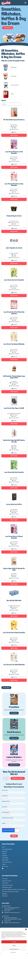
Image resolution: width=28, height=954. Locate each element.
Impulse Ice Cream (6, 881)
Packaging (4, 893)
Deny (14, 945)
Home (3, 847)
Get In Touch (5, 866)
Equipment (4, 851)
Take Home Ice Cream (7, 885)
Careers (4, 864)
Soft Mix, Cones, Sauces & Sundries (10, 891)
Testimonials (5, 858)
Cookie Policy (13, 952)
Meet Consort (5, 860)
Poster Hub (4, 855)
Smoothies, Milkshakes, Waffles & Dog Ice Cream (13, 889)
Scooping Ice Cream (7, 887)
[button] (26, 929)
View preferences (14, 949)
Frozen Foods (5, 883)
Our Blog (4, 853)
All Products (5, 896)
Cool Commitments (7, 862)
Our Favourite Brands (7, 849)
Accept (14, 941)
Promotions (4, 878)
